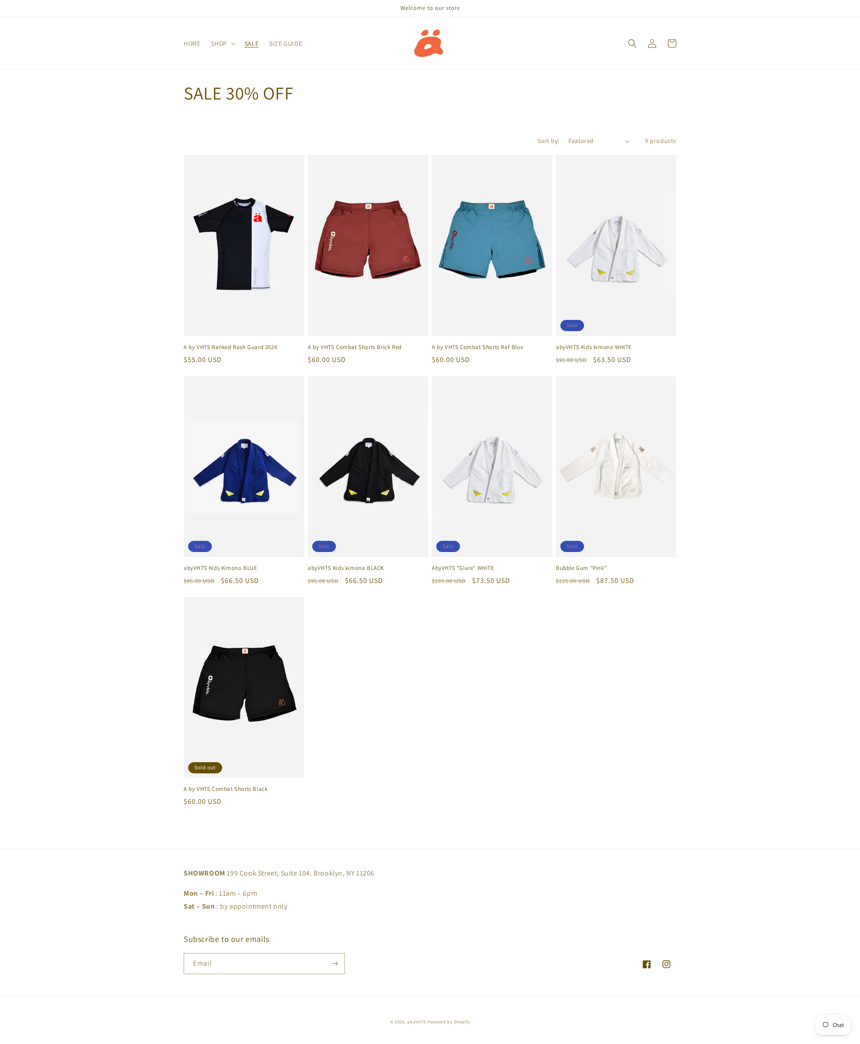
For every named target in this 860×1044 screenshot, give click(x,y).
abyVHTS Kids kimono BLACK (346, 568)
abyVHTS (416, 1022)
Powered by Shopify (448, 1022)
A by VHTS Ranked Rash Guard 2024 (230, 347)
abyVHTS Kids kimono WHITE (594, 347)
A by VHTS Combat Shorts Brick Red (355, 347)
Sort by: (548, 141)
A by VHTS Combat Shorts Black (225, 789)
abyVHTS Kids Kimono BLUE (220, 568)
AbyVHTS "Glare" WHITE (463, 568)
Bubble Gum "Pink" (581, 568)
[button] (222, 43)
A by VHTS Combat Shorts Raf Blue (477, 347)
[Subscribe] (334, 963)
